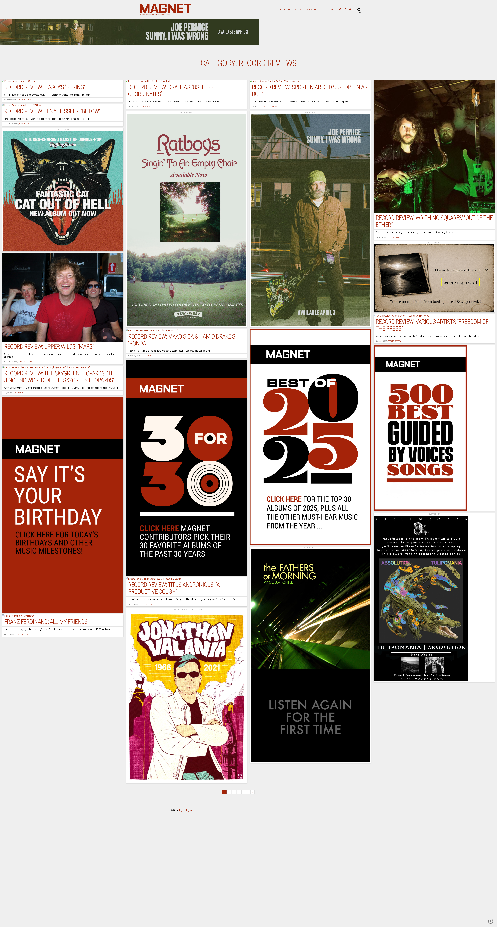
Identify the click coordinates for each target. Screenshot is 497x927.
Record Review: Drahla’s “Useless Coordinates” (170, 90)
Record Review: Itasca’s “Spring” (44, 87)
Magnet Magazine (185, 810)
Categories (298, 9)
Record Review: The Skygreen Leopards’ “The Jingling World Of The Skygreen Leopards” (60, 377)
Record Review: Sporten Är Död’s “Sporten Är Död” (309, 90)
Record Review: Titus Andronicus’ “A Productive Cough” (174, 588)
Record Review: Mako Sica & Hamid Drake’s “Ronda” (181, 340)
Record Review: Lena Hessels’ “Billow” (52, 111)
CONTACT (332, 9)
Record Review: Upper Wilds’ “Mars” (49, 346)
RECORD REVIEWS (25, 100)
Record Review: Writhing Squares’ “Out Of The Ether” (434, 221)
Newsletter (285, 9)
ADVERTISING (311, 9)
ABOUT (323, 9)
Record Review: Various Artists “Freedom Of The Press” (432, 325)
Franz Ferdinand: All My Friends (45, 621)
